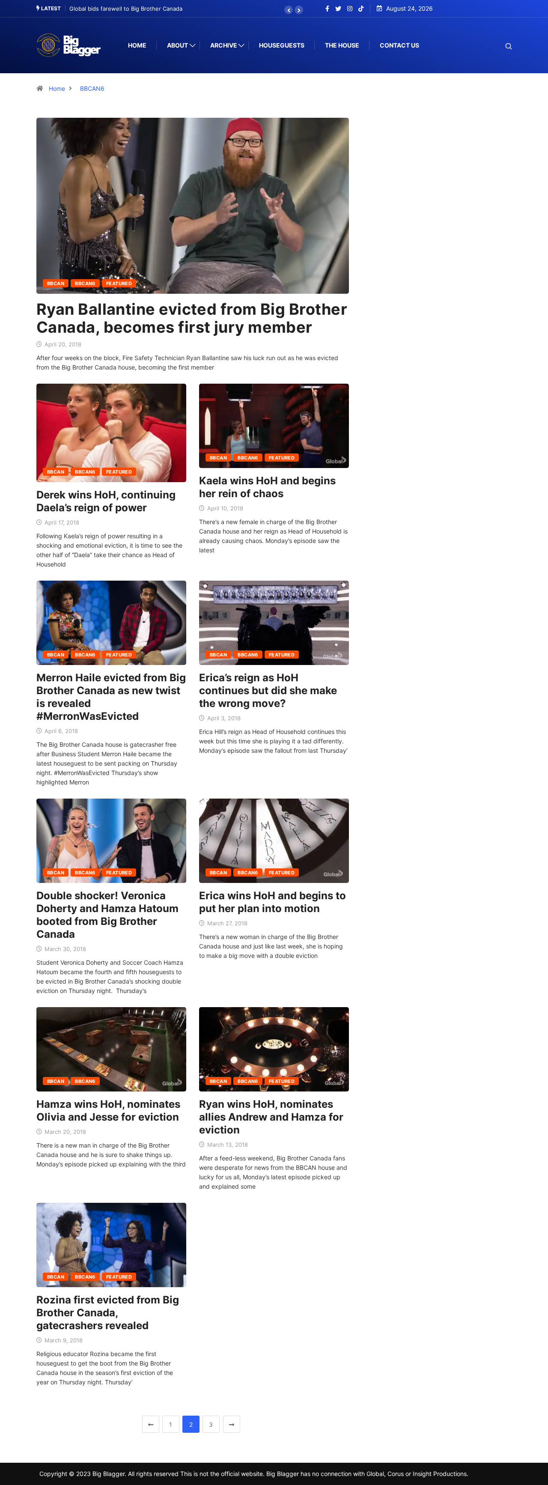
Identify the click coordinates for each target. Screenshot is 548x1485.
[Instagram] (349, 8)
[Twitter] (338, 8)
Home (137, 45)
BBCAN (55, 283)
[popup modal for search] (498, 46)
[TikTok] (360, 8)
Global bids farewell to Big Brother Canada (117, 8)
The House (342, 45)
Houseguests (281, 45)
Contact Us (399, 45)
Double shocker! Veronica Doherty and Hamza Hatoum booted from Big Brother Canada (107, 914)
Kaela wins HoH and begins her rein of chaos (267, 487)
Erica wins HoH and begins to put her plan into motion (272, 902)
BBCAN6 (92, 88)
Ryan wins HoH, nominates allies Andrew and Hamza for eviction (271, 1117)
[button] (288, 10)
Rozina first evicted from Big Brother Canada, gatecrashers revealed (107, 1313)
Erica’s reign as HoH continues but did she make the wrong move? (268, 690)
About (177, 45)
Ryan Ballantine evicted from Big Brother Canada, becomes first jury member (191, 318)
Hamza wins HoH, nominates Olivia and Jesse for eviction (108, 1110)
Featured (119, 283)
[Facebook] (327, 9)
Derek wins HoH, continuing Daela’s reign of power (106, 501)
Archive (223, 45)
